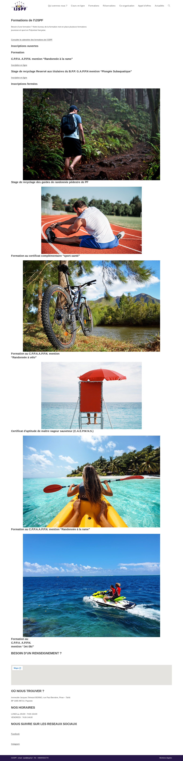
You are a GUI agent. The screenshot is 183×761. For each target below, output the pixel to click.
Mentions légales (165, 758)
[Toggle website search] (169, 5)
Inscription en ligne (19, 65)
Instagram (15, 744)
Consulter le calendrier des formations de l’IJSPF (32, 40)
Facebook (15, 734)
